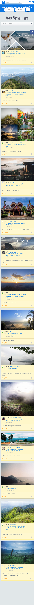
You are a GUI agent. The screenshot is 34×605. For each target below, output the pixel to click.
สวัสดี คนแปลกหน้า (15, 91)
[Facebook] (32, 32)
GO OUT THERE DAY (16, 447)
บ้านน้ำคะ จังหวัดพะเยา (12, 368)
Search (20, 2)
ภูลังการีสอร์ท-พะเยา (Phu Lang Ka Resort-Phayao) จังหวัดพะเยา (14, 184)
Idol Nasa (12, 293)
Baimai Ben (13, 524)
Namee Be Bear (14, 51)
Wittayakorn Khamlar (15, 366)
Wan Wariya (13, 221)
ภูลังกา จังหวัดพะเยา (11, 488)
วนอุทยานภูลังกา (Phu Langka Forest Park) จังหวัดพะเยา (15, 54)
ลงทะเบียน (9, 10)
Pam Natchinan (14, 487)
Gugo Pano (13, 252)
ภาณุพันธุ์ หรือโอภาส (15, 417)
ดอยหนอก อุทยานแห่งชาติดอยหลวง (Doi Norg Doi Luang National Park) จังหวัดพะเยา (16, 94)
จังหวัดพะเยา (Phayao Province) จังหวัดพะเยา (16, 145)
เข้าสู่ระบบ (20, 10)
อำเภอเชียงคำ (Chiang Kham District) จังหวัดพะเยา (15, 224)
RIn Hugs (12, 182)
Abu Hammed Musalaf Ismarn (18, 143)
